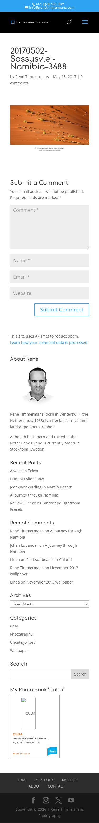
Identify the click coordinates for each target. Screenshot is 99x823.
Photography (21, 634)
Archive (69, 780)
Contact (56, 786)
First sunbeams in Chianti (49, 559)
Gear (14, 625)
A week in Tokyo (24, 470)
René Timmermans (32, 76)
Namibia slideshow (27, 478)
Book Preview (21, 753)
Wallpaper (19, 650)
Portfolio (45, 780)
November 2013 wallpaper (49, 582)
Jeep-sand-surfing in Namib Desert (41, 486)
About (35, 786)
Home (22, 780)
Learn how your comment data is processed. (49, 342)
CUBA (17, 734)
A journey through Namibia (34, 495)
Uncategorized (23, 642)
